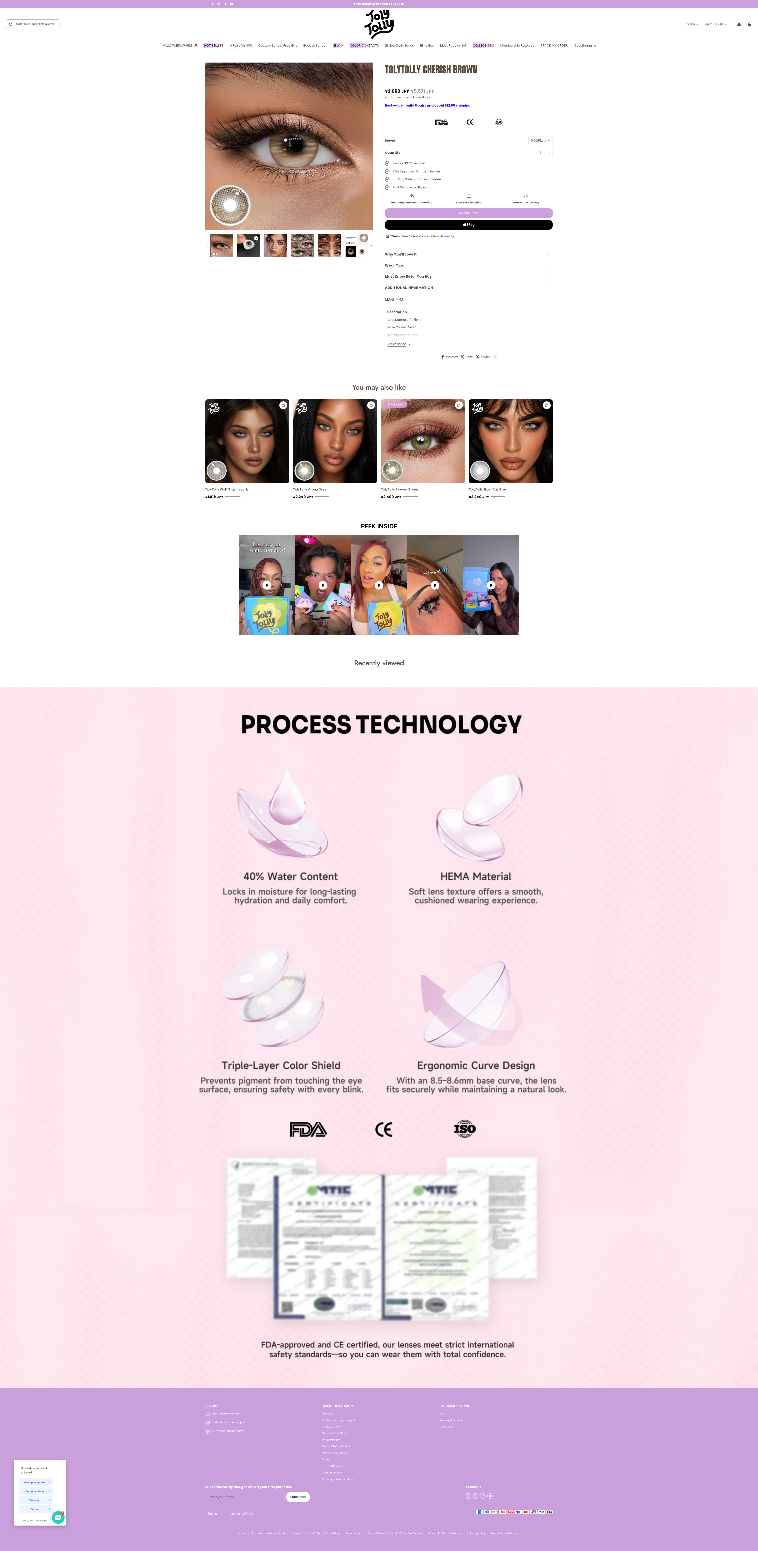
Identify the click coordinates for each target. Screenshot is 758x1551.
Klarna (326, 1459)
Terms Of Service (333, 1466)
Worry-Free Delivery (335, 1453)
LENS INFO (394, 299)
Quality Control (331, 1426)
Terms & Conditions (334, 1433)
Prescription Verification (337, 1479)
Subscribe (298, 1497)
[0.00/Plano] (540, 141)
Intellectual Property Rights (339, 1420)
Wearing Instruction (452, 1420)
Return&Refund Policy (336, 1446)
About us (328, 1413)
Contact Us (447, 1426)
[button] (394, 299)
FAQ (442, 1413)
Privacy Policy (331, 1440)
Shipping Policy (332, 1472)
